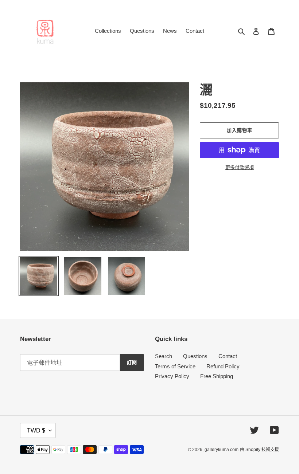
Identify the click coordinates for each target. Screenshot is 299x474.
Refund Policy (223, 366)
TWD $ (36, 430)
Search (163, 356)
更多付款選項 (239, 167)
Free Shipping (216, 376)
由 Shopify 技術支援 (259, 449)
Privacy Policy (172, 376)
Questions (195, 356)
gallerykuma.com (221, 449)
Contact (227, 356)
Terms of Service (175, 366)
